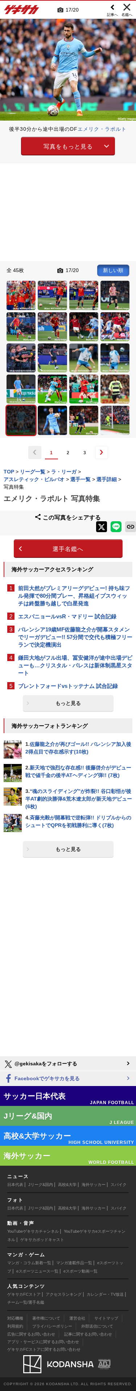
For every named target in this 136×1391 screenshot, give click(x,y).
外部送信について (97, 1326)
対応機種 (15, 1318)
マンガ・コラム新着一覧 (29, 1263)
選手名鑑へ (68, 549)
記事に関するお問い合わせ (88, 1334)
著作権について (46, 1318)
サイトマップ (106, 1318)
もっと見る (68, 703)
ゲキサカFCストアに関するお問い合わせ (44, 1349)
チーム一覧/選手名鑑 (25, 1302)
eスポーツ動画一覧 (80, 1271)
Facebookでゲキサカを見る (46, 1078)
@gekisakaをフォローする (45, 1063)
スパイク (119, 1184)
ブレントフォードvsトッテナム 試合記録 (68, 686)
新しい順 (113, 270)
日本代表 (15, 1184)
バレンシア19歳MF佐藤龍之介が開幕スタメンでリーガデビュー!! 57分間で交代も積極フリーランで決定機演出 (75, 637)
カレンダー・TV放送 (105, 1294)
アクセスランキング (64, 1294)
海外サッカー (94, 1184)
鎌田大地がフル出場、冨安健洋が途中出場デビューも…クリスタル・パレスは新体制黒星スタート (75, 665)
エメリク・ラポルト (102, 129)
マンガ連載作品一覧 (74, 1263)
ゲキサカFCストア (24, 1294)
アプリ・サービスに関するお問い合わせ (43, 1342)
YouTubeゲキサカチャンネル (33, 1231)
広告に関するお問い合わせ (31, 1334)
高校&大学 (67, 1184)
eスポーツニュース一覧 (37, 1271)
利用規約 (15, 1326)
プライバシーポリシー (52, 1326)
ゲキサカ (22, 11)
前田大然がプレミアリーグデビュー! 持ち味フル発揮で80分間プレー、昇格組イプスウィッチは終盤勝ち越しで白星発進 (74, 595)
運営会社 (77, 1318)
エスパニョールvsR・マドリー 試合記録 (67, 616)
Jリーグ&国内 (40, 1184)
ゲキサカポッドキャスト (42, 1239)
